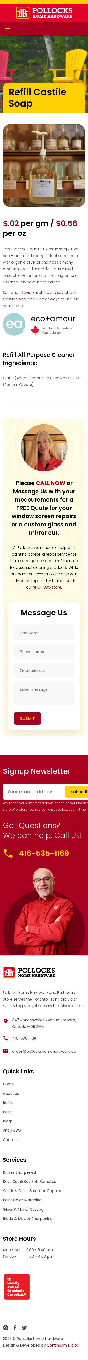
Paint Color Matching (22, 1200)
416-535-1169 (44, 853)
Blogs (8, 1121)
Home (8, 1084)
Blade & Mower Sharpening (28, 1218)
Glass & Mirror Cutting (23, 1209)
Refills (8, 1102)
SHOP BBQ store (47, 587)
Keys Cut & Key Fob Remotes (29, 1181)
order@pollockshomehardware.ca (44, 1051)
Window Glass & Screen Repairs (32, 1190)
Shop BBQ (12, 1130)
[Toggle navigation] (8, 29)
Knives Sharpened (19, 1172)
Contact (10, 1139)
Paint (7, 1112)
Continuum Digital (63, 1345)
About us (11, 1093)
